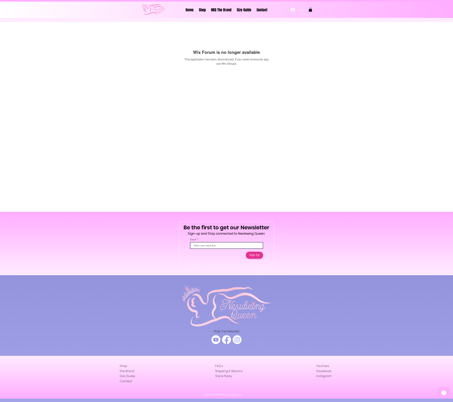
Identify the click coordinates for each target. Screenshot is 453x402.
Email (193, 239)
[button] (310, 9)
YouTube (322, 366)
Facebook (323, 371)
